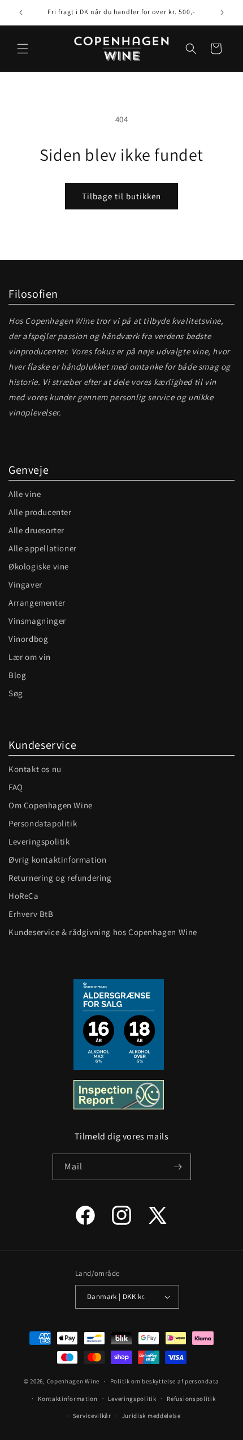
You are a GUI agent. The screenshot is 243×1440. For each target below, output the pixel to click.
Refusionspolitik (191, 1399)
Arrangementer (37, 602)
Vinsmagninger (37, 620)
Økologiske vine (38, 566)
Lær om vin (29, 657)
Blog (17, 675)
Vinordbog (28, 638)
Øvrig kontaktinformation (57, 859)
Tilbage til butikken (121, 196)
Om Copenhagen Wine (50, 805)
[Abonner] (178, 1167)
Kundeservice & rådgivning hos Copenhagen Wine (102, 932)
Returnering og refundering (60, 877)
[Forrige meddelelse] (20, 12)
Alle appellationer (42, 548)
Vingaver (25, 584)
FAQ (15, 787)
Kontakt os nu (35, 769)
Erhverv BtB (31, 913)
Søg (15, 693)
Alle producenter (40, 512)
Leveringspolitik (39, 841)
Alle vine (24, 493)
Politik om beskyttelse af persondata (164, 1381)
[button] (22, 48)
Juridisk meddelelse (151, 1416)
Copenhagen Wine (73, 1381)
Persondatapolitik (42, 823)
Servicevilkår (92, 1416)
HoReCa (23, 895)
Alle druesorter (36, 530)
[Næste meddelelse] (222, 12)
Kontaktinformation (68, 1399)
